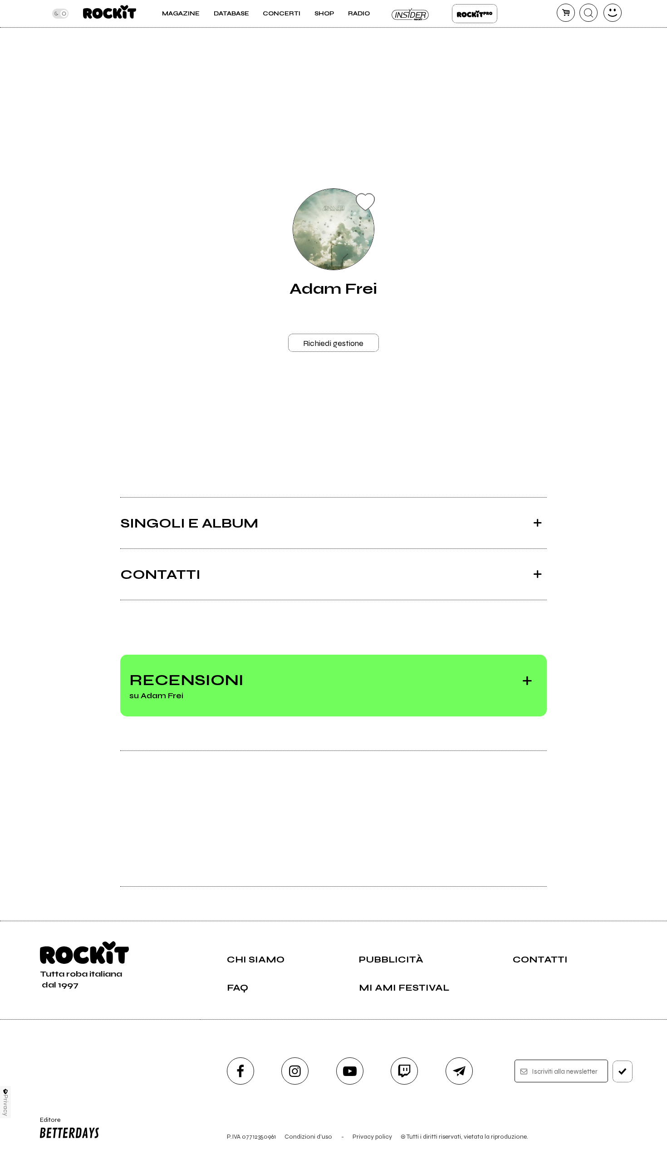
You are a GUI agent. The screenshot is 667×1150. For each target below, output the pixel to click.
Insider (410, 14)
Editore (47, 1123)
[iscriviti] (623, 1071)
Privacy (6, 1105)
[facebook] (240, 1071)
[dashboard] (612, 13)
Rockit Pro (474, 13)
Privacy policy (372, 1136)
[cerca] (588, 13)
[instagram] (295, 1071)
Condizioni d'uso (308, 1136)
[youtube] (349, 1071)
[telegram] (459, 1071)
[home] (109, 13)
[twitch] (404, 1071)
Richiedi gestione (333, 343)
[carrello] (566, 13)
